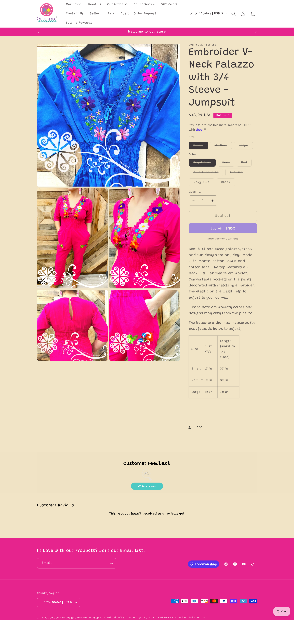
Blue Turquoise (208, 173)
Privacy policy (138, 617)
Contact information (191, 617)
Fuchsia (238, 173)
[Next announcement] (256, 32)
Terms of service (162, 617)
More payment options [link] (223, 238)
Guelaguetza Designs (62, 618)
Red (246, 163)
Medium (223, 146)
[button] (233, 14)
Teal (228, 163)
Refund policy (116, 617)
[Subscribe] (111, 563)
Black (228, 183)
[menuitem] (73, 4)
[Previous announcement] (38, 32)
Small (200, 146)
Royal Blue (204, 163)
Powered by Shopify (90, 618)
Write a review (147, 486)
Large (246, 146)
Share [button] (197, 427)
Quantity (195, 192)
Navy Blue (203, 183)
